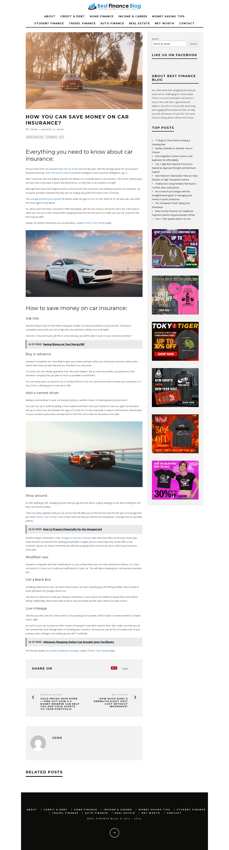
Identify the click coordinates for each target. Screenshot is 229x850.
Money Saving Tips (168, 16)
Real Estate (139, 23)
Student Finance (49, 23)
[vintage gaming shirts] (175, 452)
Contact (187, 23)
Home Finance (102, 16)
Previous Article (51, 695)
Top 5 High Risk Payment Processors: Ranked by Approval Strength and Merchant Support (174, 168)
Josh (34, 129)
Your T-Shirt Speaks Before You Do (173, 218)
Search (155, 38)
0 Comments (51, 137)
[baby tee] (175, 498)
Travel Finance (82, 23)
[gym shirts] (175, 406)
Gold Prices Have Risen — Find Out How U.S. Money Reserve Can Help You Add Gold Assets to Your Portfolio (59, 703)
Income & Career (132, 16)
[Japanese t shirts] (175, 359)
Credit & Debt (72, 16)
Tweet (125, 668)
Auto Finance (112, 23)
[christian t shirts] (175, 313)
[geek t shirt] (175, 267)
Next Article (120, 695)
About (49, 16)
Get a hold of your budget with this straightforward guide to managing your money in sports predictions (172, 195)
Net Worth (164, 23)
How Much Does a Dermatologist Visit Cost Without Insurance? (111, 702)
